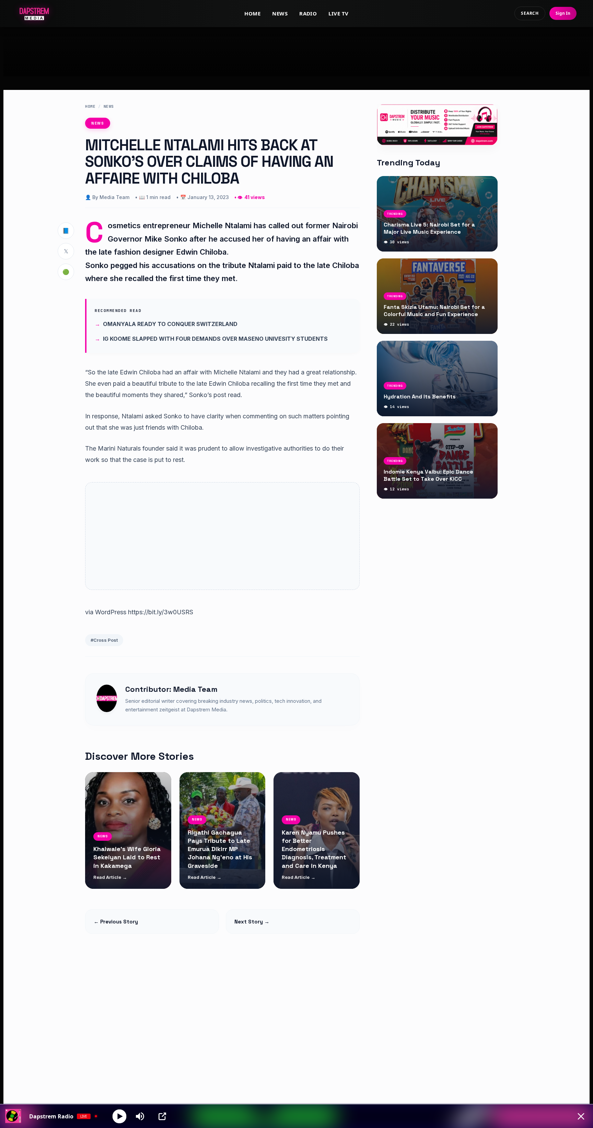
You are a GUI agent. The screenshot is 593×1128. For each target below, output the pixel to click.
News (280, 13)
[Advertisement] (296, 51)
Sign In (563, 13)
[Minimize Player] (581, 1116)
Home (252, 13)
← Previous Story (116, 921)
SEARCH (530, 13)
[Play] (119, 1116)
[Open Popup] (162, 1116)
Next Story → (251, 921)
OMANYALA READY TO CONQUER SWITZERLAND (170, 324)
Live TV (338, 13)
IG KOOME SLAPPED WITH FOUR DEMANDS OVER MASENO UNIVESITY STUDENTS (215, 338)
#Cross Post (104, 640)
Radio (308, 13)
